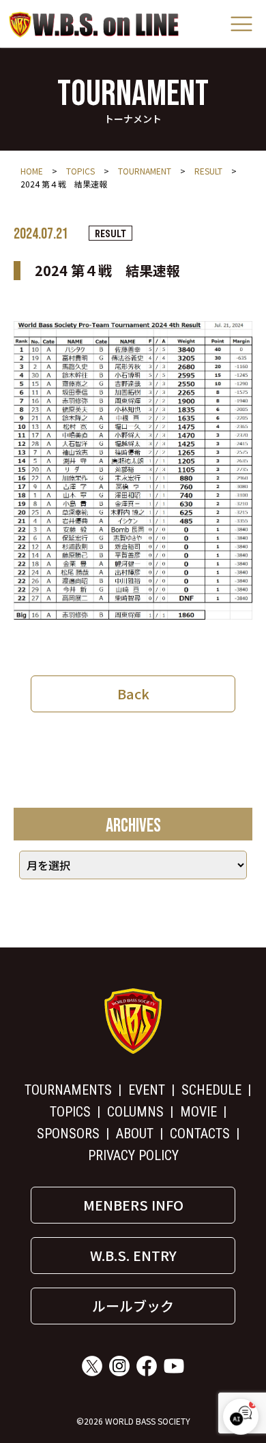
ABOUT (134, 1133)
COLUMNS (135, 1112)
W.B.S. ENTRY (133, 1255)
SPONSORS (68, 1133)
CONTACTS (200, 1133)
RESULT (208, 171)
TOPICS (80, 171)
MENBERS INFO (133, 1205)
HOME (31, 171)
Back (133, 693)
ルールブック (133, 1306)
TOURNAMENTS (68, 1090)
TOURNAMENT (144, 171)
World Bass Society (94, 24)
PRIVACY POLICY (133, 1155)
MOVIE (198, 1112)
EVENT (146, 1090)
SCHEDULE (211, 1090)
